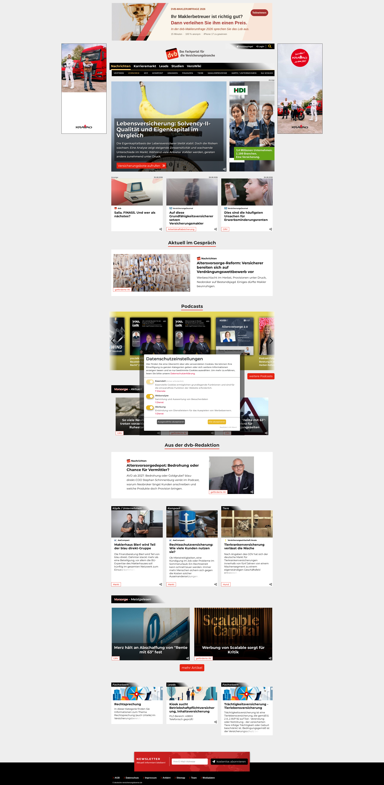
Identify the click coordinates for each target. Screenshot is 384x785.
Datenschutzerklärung (182, 373)
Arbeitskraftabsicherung (181, 229)
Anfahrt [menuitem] (167, 777)
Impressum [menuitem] (151, 777)
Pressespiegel (245, 46)
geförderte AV (122, 289)
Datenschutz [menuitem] (132, 777)
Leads (163, 66)
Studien (177, 66)
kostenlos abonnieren (231, 761)
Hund (226, 584)
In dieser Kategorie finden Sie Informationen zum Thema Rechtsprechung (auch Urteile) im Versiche (134, 713)
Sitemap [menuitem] (181, 777)
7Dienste (160, 391)
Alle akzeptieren (216, 421)
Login (261, 46)
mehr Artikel (192, 668)
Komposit (174, 508)
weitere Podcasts (261, 376)
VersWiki (194, 66)
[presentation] (113, 341)
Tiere (225, 508)
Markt (116, 584)
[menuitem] (243, 46)
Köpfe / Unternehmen (127, 508)
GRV (225, 229)
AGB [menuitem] (117, 777)
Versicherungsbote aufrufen (139, 166)
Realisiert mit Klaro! (228, 427)
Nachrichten (121, 66)
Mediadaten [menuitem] (209, 777)
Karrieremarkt (145, 66)
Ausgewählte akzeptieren (171, 421)
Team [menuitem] (194, 777)
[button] (224, 169)
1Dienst (159, 402)
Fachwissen (120, 684)
